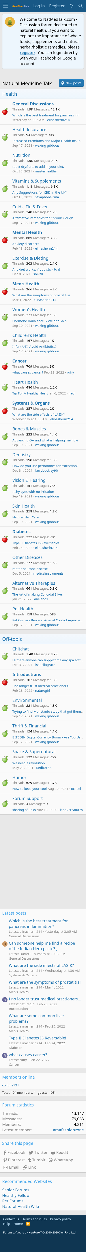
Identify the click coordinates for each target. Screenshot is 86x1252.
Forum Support (27, 798)
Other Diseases (27, 557)
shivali (38, 274)
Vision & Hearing (29, 480)
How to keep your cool (29, 788)
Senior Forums (15, 1189)
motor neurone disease (30, 568)
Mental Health (27, 232)
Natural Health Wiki (20, 1206)
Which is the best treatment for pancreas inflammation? (38, 923)
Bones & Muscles (29, 429)
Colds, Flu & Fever (30, 207)
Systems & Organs (31, 403)
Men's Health (25, 284)
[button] (5, 6)
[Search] (80, 5)
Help (6, 1223)
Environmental (27, 700)
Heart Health (25, 382)
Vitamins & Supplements (36, 181)
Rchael (76, 788)
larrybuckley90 (46, 470)
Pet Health (22, 609)
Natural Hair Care (25, 517)
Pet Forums (13, 1200)
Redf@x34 (44, 767)
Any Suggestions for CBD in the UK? (39, 192)
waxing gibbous (47, 145)
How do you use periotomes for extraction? (45, 465)
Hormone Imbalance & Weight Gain (39, 321)
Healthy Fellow (16, 1195)
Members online (18, 1077)
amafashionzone (68, 1129)
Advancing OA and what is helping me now (45, 440)
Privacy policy (60, 1219)
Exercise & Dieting (30, 258)
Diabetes (21, 531)
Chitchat (20, 649)
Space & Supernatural (34, 752)
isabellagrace (45, 664)
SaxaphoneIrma (47, 197)
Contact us (11, 1219)
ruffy (70, 372)
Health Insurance (29, 130)
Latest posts (14, 913)
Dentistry (21, 455)
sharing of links (24, 809)
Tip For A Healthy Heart (30, 393)
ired (72, 393)
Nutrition (21, 155)
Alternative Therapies (33, 583)
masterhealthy (46, 171)
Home (18, 1223)
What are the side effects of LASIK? (38, 414)
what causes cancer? (27, 372)
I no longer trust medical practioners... (41, 686)
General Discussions (33, 104)
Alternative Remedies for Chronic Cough (42, 218)
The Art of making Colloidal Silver (37, 594)
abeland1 (41, 599)
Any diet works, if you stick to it (36, 269)
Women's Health (28, 309)
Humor (19, 777)
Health (9, 93)
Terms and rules (34, 1219)
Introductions (26, 674)
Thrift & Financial (29, 726)
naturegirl (42, 690)
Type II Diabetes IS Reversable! (35, 543)
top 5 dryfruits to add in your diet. (38, 166)
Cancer (19, 361)
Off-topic (12, 638)
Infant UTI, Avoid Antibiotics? (34, 346)
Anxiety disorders (25, 243)
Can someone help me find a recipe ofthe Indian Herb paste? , (42, 945)
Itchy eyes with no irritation (33, 491)
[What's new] (71, 5)
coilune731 (10, 1085)
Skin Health (23, 506)
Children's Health (29, 335)
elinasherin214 (58, 120)
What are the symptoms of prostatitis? (41, 295)
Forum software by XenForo (39, 1232)
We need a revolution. (29, 763)
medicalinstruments (48, 573)
